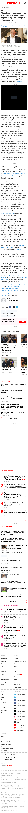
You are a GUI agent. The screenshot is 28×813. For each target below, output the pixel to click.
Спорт (2, 669)
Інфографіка (4, 682)
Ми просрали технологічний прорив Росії (15, 575)
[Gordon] (13, 3)
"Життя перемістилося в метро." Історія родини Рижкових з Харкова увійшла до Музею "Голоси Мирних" (13, 532)
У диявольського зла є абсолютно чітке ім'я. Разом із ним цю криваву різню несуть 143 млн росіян (12, 406)
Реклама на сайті (5, 741)
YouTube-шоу (17, 684)
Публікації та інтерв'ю (20, 661)
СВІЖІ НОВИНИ (6, 526)
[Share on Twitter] (13, 307)
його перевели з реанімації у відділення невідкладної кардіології (10, 288)
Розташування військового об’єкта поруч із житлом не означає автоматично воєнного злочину (12, 398)
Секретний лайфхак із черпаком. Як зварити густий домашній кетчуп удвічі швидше (14, 637)
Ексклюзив (17, 674)
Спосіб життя (4, 676)
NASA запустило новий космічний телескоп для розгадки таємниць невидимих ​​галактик (13, 596)
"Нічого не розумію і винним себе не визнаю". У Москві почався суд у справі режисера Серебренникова (8, 347)
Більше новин (14, 601)
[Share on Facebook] (10, 307)
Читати (22, 321)
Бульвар (4, 355)
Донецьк (3, 702)
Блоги (15, 666)
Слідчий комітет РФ (11, 310)
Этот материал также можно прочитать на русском (14, 25)
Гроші (2, 663)
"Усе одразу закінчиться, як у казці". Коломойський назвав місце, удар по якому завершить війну (15, 512)
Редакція (3, 739)
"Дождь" (19, 81)
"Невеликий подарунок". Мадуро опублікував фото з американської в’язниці (17, 547)
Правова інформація (6, 744)
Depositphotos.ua (21, 777)
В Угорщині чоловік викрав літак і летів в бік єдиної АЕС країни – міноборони (14, 504)
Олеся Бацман (20, 714)
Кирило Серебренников (7, 313)
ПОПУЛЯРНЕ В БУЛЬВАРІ (10, 605)
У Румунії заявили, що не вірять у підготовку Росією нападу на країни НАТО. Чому (13, 582)
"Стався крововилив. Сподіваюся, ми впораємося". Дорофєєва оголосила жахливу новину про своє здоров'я (15, 645)
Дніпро (3, 707)
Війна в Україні (5, 658)
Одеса (2, 699)
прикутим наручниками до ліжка (13, 284)
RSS (18, 722)
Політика (3, 661)
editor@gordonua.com (10, 759)
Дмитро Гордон (21, 694)
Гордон (3, 7)
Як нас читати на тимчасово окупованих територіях (7, 748)
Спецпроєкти (17, 687)
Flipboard (19, 719)
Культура (3, 671)
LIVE (15, 671)
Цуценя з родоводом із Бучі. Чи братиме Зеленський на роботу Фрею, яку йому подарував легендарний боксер (14, 628)
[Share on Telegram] (17, 307)
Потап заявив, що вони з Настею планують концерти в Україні (8, 369)
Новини (3, 655)
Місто (2, 691)
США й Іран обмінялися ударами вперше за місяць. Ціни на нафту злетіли (14, 560)
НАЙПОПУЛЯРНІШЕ (7, 471)
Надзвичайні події (6, 679)
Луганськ (3, 712)
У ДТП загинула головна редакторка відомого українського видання (15, 610)
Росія (3, 310)
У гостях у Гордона (19, 663)
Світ (7, 7)
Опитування (17, 682)
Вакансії (3, 736)
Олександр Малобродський (8, 315)
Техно (2, 674)
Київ (2, 694)
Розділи (16, 655)
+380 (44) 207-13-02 (10, 757)
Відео (15, 679)
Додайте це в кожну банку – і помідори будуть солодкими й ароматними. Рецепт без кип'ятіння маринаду (14, 618)
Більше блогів (14, 418)
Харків (2, 705)
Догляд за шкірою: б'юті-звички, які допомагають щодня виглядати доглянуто (13, 553)
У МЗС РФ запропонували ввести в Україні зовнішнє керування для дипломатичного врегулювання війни (15, 486)
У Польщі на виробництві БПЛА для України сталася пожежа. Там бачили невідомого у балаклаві (12, 539)
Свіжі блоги (5, 381)
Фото (15, 676)
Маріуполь (4, 710)
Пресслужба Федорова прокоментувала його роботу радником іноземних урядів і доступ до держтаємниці (15, 495)
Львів (2, 697)
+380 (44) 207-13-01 (10, 755)
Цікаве (2, 684)
